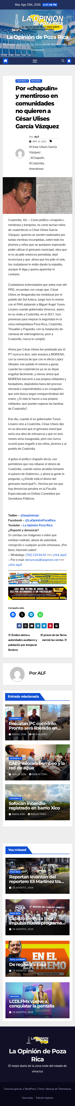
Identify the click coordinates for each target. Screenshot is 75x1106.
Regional (36, 81)
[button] (63, 60)
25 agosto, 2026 (23, 887)
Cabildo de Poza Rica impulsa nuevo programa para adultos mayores (35, 923)
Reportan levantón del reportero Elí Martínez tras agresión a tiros (36, 881)
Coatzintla (22, 81)
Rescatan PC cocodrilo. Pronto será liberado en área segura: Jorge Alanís (35, 728)
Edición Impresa (44, 1097)
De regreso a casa (27, 964)
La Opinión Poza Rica (38, 525)
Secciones (27, 1097)
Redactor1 (40, 734)
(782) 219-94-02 (35, 554)
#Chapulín (37, 157)
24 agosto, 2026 (23, 929)
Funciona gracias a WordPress (20, 1089)
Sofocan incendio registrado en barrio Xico (34, 806)
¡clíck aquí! (59, 554)
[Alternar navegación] (35, 61)
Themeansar (64, 1089)
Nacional (15, 996)
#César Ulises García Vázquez (43, 149)
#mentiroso (36, 168)
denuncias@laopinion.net (41, 559)
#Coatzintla (36, 163)
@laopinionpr (29, 515)
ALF (36, 136)
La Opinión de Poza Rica (38, 37)
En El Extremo (17, 959)
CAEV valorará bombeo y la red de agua (37, 766)
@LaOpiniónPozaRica (40, 520)
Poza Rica (15, 872)
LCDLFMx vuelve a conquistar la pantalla (31, 1004)
